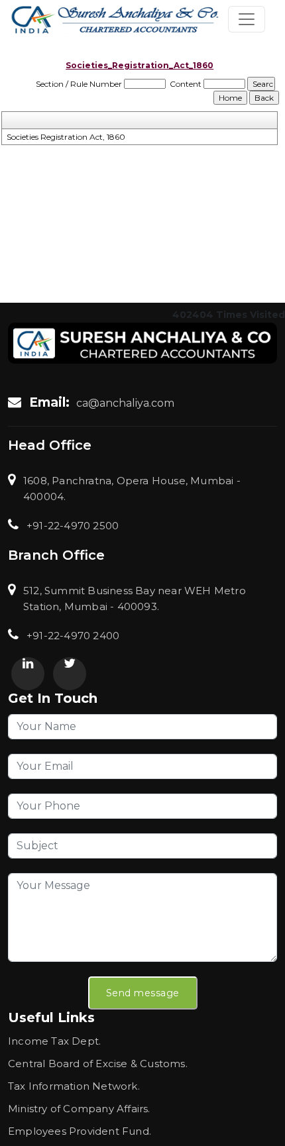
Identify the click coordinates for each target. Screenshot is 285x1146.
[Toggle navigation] (246, 19)
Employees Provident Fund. (79, 1131)
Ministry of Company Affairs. (79, 1108)
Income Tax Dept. (54, 1041)
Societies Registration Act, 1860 (66, 137)
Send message (143, 993)
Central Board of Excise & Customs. (98, 1063)
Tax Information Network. (74, 1086)
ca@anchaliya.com (125, 403)
